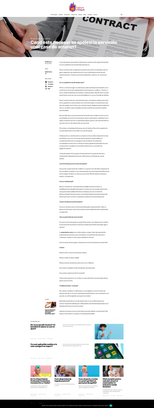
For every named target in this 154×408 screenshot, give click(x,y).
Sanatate (90, 14)
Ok (111, 405)
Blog (32, 38)
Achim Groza (48, 71)
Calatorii (60, 14)
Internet (80, 14)
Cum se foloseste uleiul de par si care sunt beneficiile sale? (50, 311)
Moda (84, 14)
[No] (152, 405)
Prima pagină (54, 14)
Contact (95, 14)
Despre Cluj (74, 14)
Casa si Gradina (43, 38)
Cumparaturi (67, 14)
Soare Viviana (33, 394)
